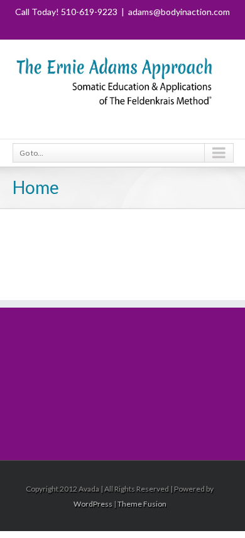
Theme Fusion (141, 503)
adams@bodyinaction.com (179, 11)
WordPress (93, 503)
